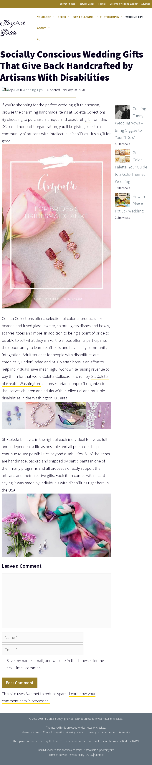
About (41, 28)
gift (87, 119)
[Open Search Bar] (38, 39)
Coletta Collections (90, 112)
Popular (102, 3)
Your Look (44, 17)
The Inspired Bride (56, 727)
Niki (16, 90)
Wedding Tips (134, 17)
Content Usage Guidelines (57, 732)
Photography (109, 17)
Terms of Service (58, 754)
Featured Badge (86, 3)
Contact (98, 754)
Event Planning (82, 17)
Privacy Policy (76, 754)
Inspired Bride (12, 28)
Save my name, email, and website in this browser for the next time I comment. (55, 664)
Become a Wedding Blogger (124, 3)
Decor (62, 17)
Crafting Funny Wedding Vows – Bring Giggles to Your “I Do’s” (130, 123)
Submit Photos (67, 3)
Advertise (145, 3)
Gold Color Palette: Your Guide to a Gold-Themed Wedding (131, 167)
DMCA (89, 754)
